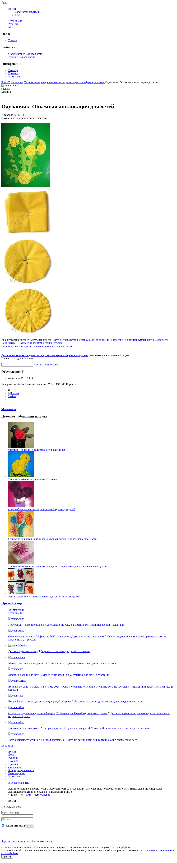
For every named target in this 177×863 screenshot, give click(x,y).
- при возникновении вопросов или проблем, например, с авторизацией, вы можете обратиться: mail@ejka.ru (66, 847)
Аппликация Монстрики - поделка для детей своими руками (44, 596)
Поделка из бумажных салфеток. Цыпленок (34, 479)
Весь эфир (7, 745)
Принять (7, 856)
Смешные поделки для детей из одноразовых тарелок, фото (36, 346)
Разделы (13, 23)
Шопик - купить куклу (37, 794)
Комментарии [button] (16, 609)
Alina (21, 618)
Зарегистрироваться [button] (27, 11)
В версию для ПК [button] (18, 782)
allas (20, 668)
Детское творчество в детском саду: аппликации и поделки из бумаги (44, 355)
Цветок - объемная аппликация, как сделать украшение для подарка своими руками (57, 566)
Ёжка (4, 2)
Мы (10, 27)
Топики (12, 40)
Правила (13, 73)
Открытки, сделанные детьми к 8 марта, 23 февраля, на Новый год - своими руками (58, 713)
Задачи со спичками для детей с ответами (65, 651)
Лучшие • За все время (21, 56)
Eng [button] (17, 14)
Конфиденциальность (21, 770)
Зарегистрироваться (13, 841)
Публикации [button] (15, 612)
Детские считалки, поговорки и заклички (99, 624)
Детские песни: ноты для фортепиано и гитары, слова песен (102, 739)
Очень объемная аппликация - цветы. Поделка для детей (41, 509)
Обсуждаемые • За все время (25, 53)
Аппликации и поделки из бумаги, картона (79, 82)
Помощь (13, 70)
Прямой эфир (11, 603)
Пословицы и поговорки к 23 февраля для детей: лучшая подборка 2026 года (53, 728)
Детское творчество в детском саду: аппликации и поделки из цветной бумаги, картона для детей (111, 339)
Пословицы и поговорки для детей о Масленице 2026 (40, 624)
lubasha (22, 645)
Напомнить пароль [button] (42, 841)
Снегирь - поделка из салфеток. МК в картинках (37, 449)
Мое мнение (8, 409)
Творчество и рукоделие (38, 82)
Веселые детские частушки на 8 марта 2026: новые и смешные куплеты (50, 686)
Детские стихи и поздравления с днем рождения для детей (108, 701)
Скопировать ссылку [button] (46, 364)
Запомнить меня (15, 825)
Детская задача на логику (23, 651)
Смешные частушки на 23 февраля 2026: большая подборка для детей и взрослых (56, 636)
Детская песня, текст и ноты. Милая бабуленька (36, 739)
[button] (12, 8)
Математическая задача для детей (28, 663)
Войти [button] (12, 800)
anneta (21, 657)
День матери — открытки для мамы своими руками (32, 342)
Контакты (14, 76)
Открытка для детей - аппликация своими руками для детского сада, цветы (52, 538)
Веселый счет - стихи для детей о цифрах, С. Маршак (39, 701)
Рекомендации (16, 773)
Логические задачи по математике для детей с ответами (83, 663)
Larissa (12, 396)
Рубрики (13, 757)
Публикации (15, 20)
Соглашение (15, 767)
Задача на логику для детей (24, 674)
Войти (12, 751)
